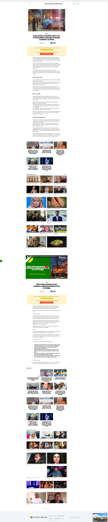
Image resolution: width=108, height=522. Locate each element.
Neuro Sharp (55, 184)
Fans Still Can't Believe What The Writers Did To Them (33, 477)
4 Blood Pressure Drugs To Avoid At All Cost (32, 183)
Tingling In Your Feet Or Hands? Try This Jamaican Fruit (53, 208)
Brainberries (41, 184)
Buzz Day (41, 194)
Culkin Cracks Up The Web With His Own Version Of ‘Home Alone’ (55, 503)
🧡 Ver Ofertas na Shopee (46, 302)
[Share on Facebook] (51, 43)
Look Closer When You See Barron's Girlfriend (45, 193)
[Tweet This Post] (53, 43)
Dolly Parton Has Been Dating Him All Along (32, 208)
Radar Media (28, 209)
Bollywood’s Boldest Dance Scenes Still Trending (46, 488)
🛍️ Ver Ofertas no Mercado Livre (47, 49)
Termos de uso (51, 518)
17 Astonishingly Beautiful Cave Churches (32, 488)
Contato (63, 518)
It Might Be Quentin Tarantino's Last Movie (45, 449)
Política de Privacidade (57, 518)
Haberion (41, 234)
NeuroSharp (28, 222)
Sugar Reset (28, 234)
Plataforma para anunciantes (60, 515)
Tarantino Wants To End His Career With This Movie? (60, 449)
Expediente (50, 515)
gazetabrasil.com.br (49, 223)
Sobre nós (54, 515)
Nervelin (48, 209)
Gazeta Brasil (41, 42)
